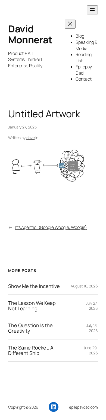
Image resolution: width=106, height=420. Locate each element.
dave (30, 137)
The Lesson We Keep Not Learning (32, 305)
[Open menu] (92, 9)
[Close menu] (70, 24)
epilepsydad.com (83, 407)
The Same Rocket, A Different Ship (31, 350)
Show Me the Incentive (34, 286)
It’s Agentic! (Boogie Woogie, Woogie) (51, 227)
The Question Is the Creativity (30, 328)
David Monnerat (30, 34)
